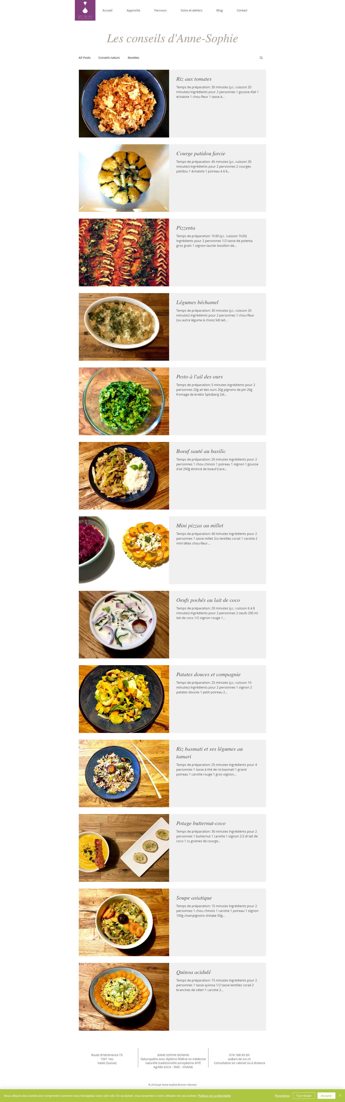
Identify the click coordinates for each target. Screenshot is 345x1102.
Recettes (133, 58)
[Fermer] (340, 1095)
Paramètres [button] (282, 1096)
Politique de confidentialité (214, 1096)
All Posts (84, 58)
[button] (261, 58)
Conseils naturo (109, 58)
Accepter (326, 1096)
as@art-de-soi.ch (239, 1059)
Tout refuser (304, 1096)
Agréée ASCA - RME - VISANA (173, 1067)
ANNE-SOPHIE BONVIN (173, 1055)
